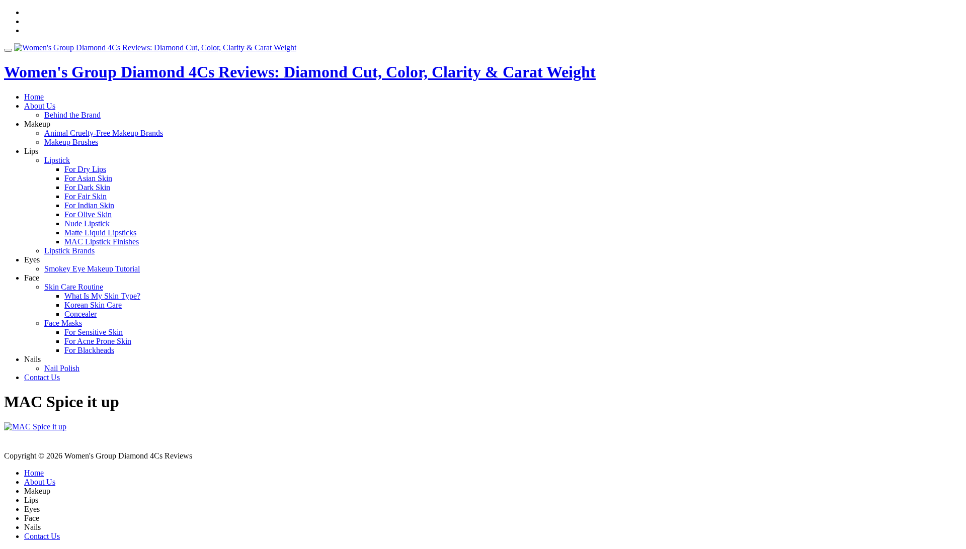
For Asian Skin (88, 178)
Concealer (80, 314)
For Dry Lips (85, 169)
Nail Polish (61, 368)
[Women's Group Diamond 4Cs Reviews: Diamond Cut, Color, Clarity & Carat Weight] (155, 47)
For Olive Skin (88, 214)
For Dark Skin (87, 187)
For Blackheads (89, 350)
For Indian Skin (89, 205)
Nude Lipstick (87, 223)
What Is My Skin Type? (102, 296)
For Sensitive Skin (93, 332)
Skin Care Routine (73, 287)
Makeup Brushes (71, 142)
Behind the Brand (72, 115)
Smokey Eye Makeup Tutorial (92, 268)
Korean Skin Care (93, 305)
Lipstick (57, 160)
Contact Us (42, 377)
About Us (39, 106)
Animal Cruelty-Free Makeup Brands (103, 133)
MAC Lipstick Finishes (101, 241)
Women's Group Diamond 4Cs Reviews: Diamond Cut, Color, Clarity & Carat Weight (300, 72)
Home (34, 97)
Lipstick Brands (69, 250)
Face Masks (63, 323)
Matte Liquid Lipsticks (100, 232)
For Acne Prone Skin (97, 341)
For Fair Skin (85, 196)
